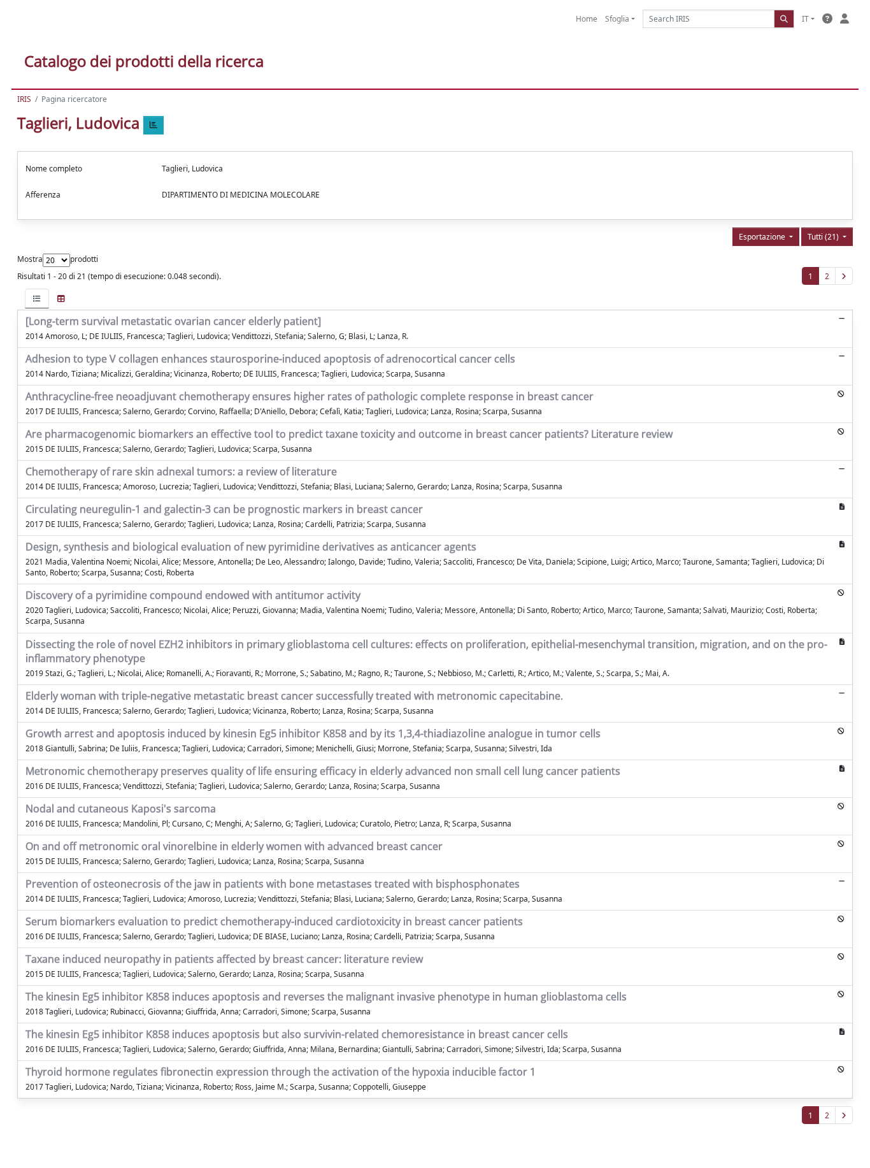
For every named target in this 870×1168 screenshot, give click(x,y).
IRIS (24, 99)
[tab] (37, 298)
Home (586, 18)
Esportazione (763, 236)
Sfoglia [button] (617, 18)
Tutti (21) (824, 236)
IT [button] (805, 18)
